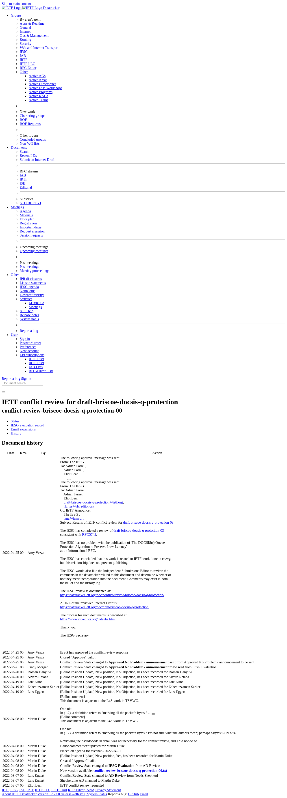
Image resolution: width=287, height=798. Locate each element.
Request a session (32, 231)
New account (29, 351)
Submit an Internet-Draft (37, 159)
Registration (28, 223)
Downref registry (32, 295)
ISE (22, 183)
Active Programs (40, 92)
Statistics (26, 299)
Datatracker (50, 8)
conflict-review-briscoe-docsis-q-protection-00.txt (130, 770)
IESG (24, 52)
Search (24, 151)
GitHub (133, 794)
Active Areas (38, 80)
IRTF (23, 60)
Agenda (25, 211)
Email (144, 794)
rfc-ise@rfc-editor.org (79, 506)
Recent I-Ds (28, 155)
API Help (26, 311)
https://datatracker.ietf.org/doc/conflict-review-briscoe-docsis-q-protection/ (112, 595)
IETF (5, 790)
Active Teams (38, 100)
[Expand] (69, 479)
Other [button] (15, 275)
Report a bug (29, 331)
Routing (25, 39)
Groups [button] (16, 15)
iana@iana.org (74, 518)
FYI (38, 203)
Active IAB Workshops (45, 88)
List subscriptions (32, 355)
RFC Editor (28, 68)
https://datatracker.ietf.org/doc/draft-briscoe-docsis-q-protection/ (104, 607)
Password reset (30, 343)
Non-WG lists (29, 143)
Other (24, 72)
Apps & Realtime (32, 23)
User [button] (14, 335)
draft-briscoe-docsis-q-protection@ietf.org (93, 502)
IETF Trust (59, 790)
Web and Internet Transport (39, 47)
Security (25, 43)
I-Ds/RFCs (36, 303)
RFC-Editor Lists (41, 371)
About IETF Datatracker (19, 794)
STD (24, 203)
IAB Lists (36, 367)
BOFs (24, 120)
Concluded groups (33, 139)
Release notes (29, 315)
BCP (31, 203)
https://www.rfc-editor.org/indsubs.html (87, 619)
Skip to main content (16, 4)
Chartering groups (32, 116)
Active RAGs (38, 96)
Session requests (31, 235)
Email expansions (23, 429)
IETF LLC (27, 64)
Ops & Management (34, 35)
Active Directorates (42, 84)
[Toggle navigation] (3, 392)
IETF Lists (36, 359)
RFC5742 (89, 534)
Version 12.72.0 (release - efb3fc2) (62, 794)
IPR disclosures (31, 279)
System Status (97, 794)
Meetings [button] (17, 207)
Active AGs (37, 76)
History (16, 433)
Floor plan (27, 219)
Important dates (30, 227)
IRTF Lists (36, 363)
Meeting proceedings (34, 271)
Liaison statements (33, 283)
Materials (26, 215)
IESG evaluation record (27, 425)
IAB (23, 56)
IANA (89, 790)
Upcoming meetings (34, 251)
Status (15, 421)
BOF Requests (30, 124)
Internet (25, 31)
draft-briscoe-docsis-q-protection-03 (148, 522)
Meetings (35, 307)
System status (29, 319)
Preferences (28, 347)
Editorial (26, 187)
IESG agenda (29, 287)
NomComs (27, 291)
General (25, 27)
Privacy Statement (108, 790)
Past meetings (29, 267)
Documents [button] (19, 147)
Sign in (25, 339)
